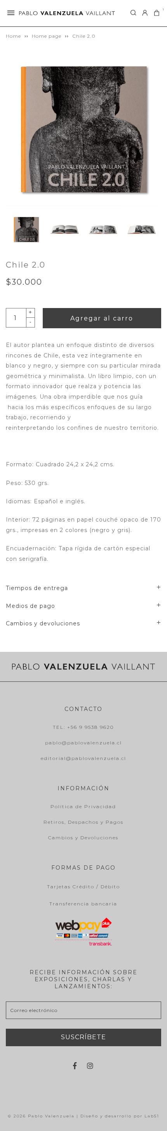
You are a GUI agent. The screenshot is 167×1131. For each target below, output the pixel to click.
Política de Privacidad (83, 806)
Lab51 (151, 1116)
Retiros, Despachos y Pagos (83, 822)
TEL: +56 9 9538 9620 (83, 727)
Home (13, 36)
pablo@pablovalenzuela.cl (83, 743)
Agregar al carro (101, 318)
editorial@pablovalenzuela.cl (83, 758)
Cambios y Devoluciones (83, 837)
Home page (46, 36)
